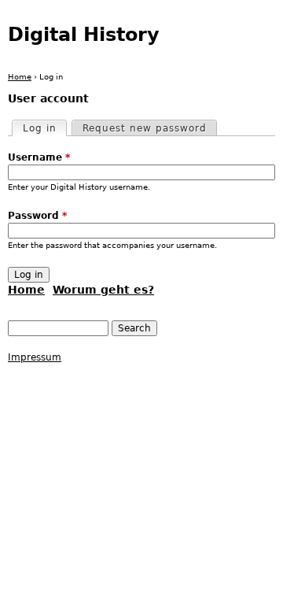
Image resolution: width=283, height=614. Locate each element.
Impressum (34, 357)
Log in (44, 128)
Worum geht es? (103, 289)
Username (39, 157)
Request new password (145, 128)
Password (37, 215)
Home (19, 76)
